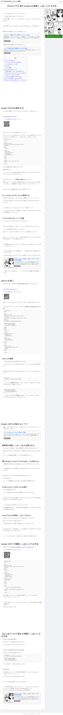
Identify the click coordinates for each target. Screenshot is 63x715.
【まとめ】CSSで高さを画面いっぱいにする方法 (15, 80)
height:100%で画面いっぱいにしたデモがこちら (22, 547)
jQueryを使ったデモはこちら (10, 289)
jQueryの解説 (8, 67)
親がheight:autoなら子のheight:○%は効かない (16, 72)
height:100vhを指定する (9, 60)
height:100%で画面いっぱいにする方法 (13, 78)
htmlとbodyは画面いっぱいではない (13, 76)
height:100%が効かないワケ (10, 69)
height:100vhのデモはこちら (10, 116)
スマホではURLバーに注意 (11, 64)
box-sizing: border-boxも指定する (13, 62)
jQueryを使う (7, 65)
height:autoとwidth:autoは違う (12, 74)
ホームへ (60, 1)
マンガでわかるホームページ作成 (11, 1)
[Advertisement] (22, 92)
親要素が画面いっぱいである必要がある (14, 71)
